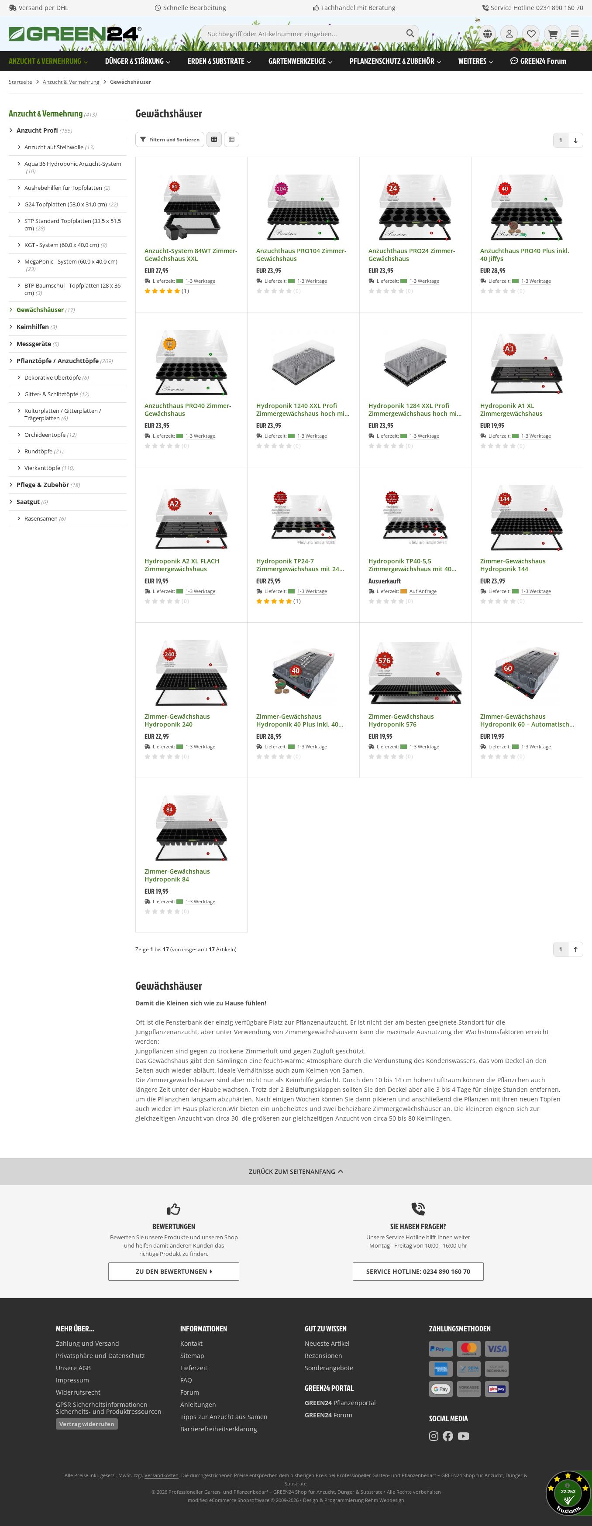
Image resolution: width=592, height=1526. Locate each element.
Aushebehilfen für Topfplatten (67, 188)
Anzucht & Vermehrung (45, 60)
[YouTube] (463, 1436)
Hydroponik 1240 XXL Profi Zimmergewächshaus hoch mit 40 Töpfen (301, 410)
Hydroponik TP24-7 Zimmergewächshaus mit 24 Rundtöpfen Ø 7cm (297, 565)
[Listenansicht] (231, 139)
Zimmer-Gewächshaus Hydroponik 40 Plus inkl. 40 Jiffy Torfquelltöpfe (297, 720)
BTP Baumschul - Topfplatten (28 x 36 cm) (72, 289)
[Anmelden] (509, 33)
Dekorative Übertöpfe (56, 377)
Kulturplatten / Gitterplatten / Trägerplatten (62, 414)
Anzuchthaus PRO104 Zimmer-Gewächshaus (301, 255)
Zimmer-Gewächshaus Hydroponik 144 (513, 565)
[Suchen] (410, 33)
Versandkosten (162, 1475)
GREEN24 (543, 60)
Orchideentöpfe (50, 435)
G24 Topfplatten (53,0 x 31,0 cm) (71, 204)
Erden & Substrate (216, 60)
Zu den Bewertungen (171, 1271)
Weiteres (472, 60)
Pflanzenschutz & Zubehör (392, 60)
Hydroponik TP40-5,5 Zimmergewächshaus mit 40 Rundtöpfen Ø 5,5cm (409, 565)
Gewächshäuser (46, 309)
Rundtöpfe (43, 451)
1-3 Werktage (200, 281)
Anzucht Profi (44, 130)
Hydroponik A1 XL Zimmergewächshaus (511, 410)
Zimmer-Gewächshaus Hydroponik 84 (177, 875)
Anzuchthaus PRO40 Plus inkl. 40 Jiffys (524, 255)
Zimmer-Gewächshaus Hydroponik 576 (401, 720)
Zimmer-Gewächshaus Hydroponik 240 (177, 720)
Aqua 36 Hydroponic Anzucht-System (72, 167)
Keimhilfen (37, 326)
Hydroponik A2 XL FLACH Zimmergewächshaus (182, 565)
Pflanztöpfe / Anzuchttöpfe (65, 361)
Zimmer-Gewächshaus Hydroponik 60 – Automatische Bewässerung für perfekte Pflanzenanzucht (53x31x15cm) (526, 720)
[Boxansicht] (214, 139)
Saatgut (32, 501)
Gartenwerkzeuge (297, 60)
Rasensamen (44, 518)
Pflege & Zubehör (48, 484)
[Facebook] (448, 1436)
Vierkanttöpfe (49, 468)
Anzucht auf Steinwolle (59, 147)
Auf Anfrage (423, 591)
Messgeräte (38, 343)
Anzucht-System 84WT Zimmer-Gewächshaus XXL (191, 255)
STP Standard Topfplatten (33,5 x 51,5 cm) (72, 224)
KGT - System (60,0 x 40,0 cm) (65, 245)
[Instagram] (433, 1436)
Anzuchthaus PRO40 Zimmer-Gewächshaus (188, 410)
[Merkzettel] (531, 33)
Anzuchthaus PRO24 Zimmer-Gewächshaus (411, 255)
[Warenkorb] (552, 33)
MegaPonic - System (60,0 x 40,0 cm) (70, 265)
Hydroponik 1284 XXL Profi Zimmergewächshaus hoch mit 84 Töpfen (413, 410)
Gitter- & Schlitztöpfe (56, 394)
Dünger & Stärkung (134, 60)
